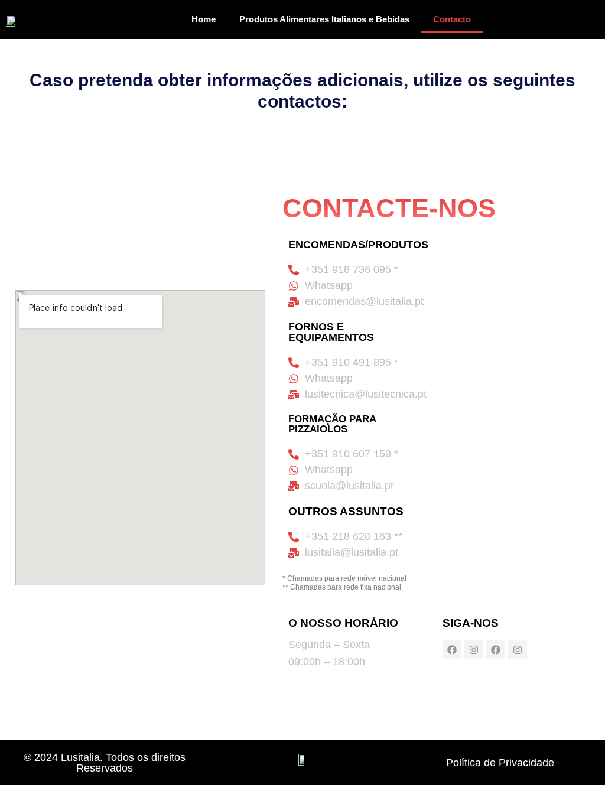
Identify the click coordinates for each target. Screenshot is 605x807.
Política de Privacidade (500, 763)
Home (203, 19)
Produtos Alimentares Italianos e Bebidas (324, 19)
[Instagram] (473, 649)
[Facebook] (452, 649)
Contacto (452, 19)
